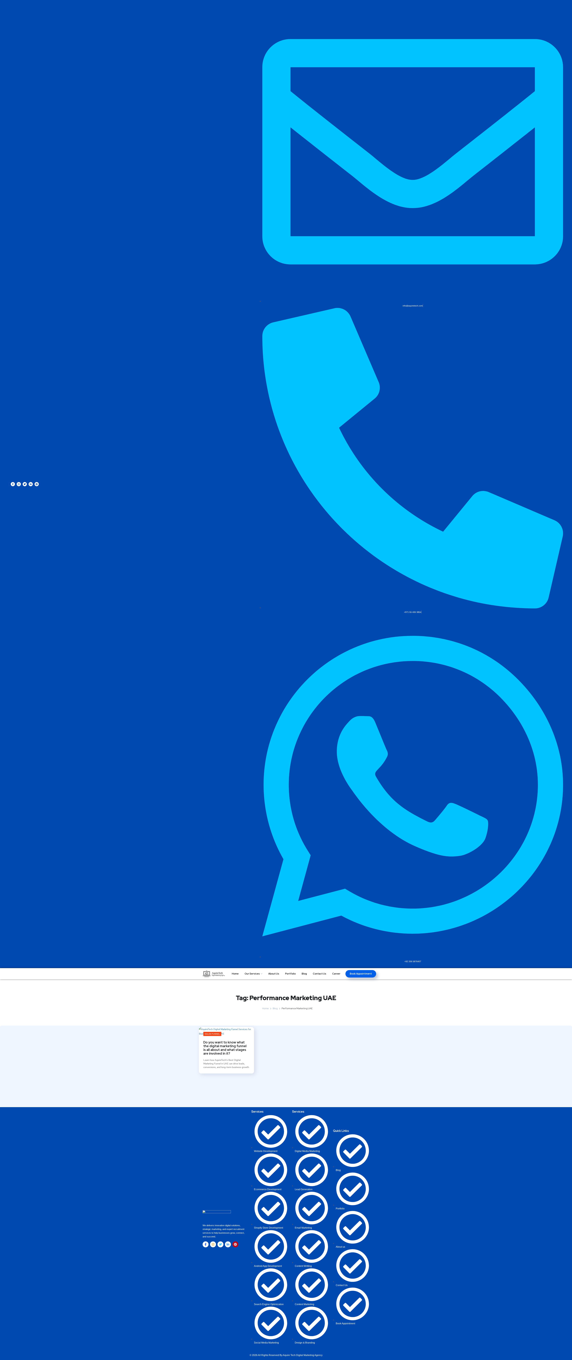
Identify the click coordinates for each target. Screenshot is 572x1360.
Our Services (252, 973)
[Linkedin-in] (31, 484)
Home (235, 973)
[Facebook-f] (13, 484)
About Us (273, 973)
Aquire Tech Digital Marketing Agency (302, 1355)
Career (336, 973)
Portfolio (290, 973)
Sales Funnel (212, 1034)
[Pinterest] (37, 484)
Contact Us (319, 973)
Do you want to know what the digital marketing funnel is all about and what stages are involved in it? (225, 1047)
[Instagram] (19, 484)
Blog (304, 973)
